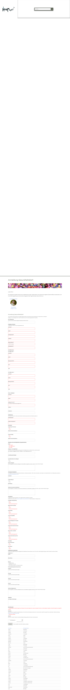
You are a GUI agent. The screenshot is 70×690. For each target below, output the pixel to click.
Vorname (9, 628)
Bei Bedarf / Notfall (12, 564)
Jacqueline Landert (13, 298)
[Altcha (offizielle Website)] (22, 620)
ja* (9, 543)
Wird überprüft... (13, 620)
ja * (9, 435)
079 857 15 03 (13, 308)
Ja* (9, 501)
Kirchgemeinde (26, 628)
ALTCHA (22, 621)
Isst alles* (10, 447)
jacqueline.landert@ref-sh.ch (13, 474)
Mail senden (13, 307)
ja (9, 480)
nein (10, 461)
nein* (10, 429)
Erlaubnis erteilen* (12, 614)
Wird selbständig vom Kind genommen (15, 565)
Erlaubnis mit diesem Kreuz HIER (13, 613)
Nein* (10, 502)
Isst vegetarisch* (12, 446)
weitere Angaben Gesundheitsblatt (23, 498)
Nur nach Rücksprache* (13, 503)
